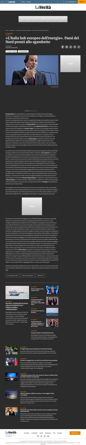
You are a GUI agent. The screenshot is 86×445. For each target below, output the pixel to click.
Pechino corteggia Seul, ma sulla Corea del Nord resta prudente (38, 360)
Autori (41, 433)
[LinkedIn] (48, 436)
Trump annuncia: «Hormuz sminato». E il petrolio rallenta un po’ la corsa (37, 324)
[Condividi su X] (66, 47)
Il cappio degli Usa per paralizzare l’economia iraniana (36, 349)
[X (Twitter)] (41, 436)
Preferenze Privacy (58, 442)
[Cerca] (5, 2)
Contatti (59, 433)
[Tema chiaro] (60, 2)
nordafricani (40, 275)
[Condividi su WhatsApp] (70, 47)
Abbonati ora (75, 433)
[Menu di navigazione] (2, 2)
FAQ (54, 433)
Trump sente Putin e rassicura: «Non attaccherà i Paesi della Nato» (37, 302)
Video (23, 2)
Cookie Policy (50, 442)
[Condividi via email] (74, 47)
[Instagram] (45, 436)
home (7, 30)
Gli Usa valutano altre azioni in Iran (37, 289)
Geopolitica (12, 30)
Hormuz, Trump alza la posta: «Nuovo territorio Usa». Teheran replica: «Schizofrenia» (17, 306)
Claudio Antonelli (11, 47)
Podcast (29, 2)
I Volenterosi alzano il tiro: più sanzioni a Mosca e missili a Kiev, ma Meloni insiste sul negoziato (39, 376)
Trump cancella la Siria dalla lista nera (42, 333)
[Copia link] (78, 47)
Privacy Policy (43, 442)
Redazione (48, 433)
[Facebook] (38, 436)
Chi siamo (26, 433)
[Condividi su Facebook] (62, 47)
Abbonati (82, 1)
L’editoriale (34, 433)
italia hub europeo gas (27, 275)
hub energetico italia (12, 275)
